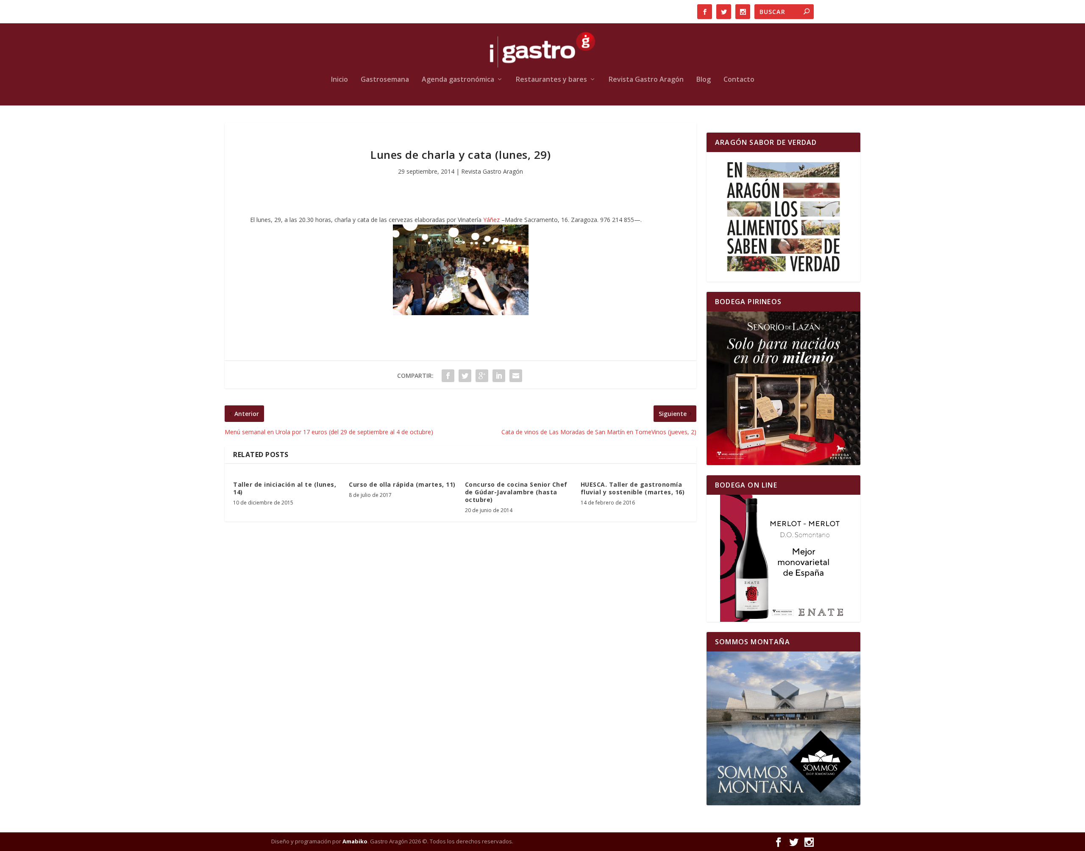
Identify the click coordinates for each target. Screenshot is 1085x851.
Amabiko (354, 841)
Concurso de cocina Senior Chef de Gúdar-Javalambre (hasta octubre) (516, 492)
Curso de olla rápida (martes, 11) (402, 484)
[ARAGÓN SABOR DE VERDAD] (783, 217)
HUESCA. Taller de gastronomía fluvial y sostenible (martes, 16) (633, 488)
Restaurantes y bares (551, 80)
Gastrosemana (385, 80)
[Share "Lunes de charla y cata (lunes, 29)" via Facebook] (448, 375)
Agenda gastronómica (458, 80)
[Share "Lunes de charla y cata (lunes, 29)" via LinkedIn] (498, 375)
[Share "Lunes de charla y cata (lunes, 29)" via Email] (515, 375)
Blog (703, 80)
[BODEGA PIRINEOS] (783, 388)
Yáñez (491, 220)
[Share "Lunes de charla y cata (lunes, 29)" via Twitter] (464, 375)
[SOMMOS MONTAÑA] (783, 728)
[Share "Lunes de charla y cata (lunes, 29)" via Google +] (481, 375)
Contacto (738, 80)
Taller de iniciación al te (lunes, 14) (284, 488)
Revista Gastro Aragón (646, 80)
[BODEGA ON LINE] (783, 558)
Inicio (339, 80)
